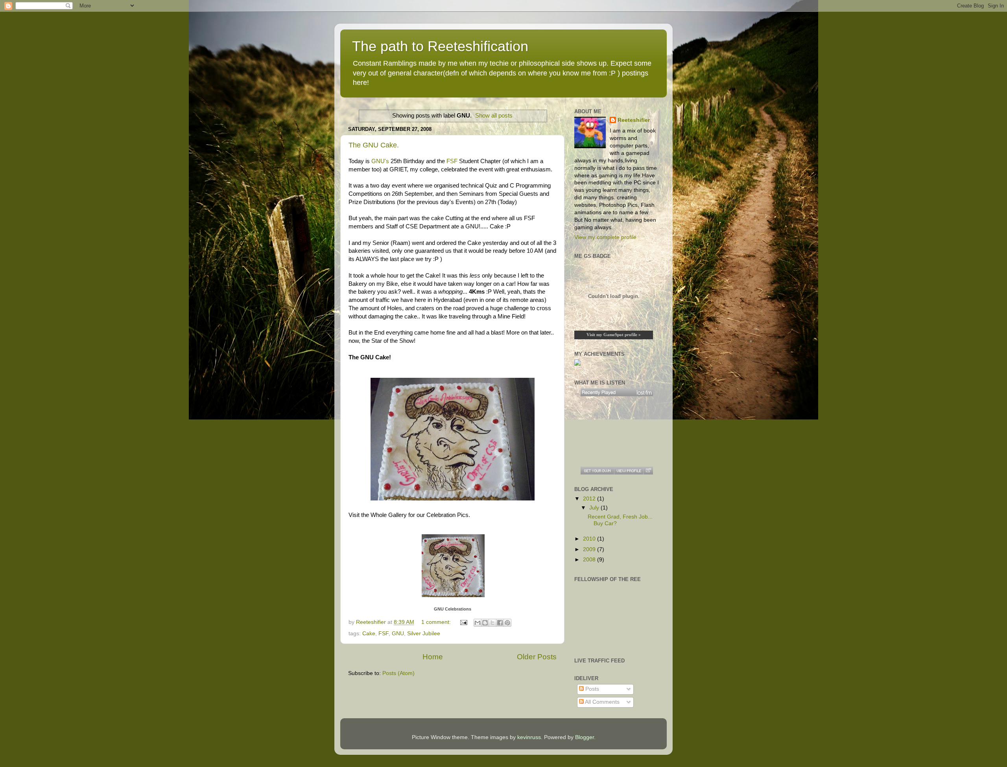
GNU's (380, 161)
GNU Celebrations (452, 609)
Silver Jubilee (423, 633)
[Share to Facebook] (500, 623)
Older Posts (537, 657)
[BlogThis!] (485, 623)
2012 (590, 499)
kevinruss (529, 737)
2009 (590, 549)
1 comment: (436, 622)
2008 (590, 560)
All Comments (602, 702)
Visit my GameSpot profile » (613, 334)
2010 (590, 539)
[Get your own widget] (597, 471)
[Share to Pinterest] (507, 623)
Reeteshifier (634, 120)
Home (432, 657)
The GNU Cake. (374, 145)
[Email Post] (463, 622)
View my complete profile (605, 237)
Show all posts (494, 115)
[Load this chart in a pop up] (648, 471)
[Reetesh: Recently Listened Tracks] (617, 392)
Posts (591, 689)
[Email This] (477, 623)
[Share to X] (492, 623)
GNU (398, 633)
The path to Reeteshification (440, 46)
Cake (368, 633)
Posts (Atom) (398, 673)
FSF (451, 161)
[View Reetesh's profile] (628, 471)
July (595, 508)
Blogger (584, 737)
